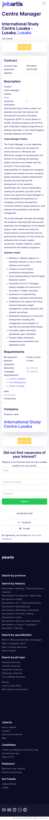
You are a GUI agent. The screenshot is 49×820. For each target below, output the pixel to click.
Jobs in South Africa (11, 685)
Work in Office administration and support (22, 640)
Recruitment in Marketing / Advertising (20, 610)
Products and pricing (12, 772)
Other (6, 97)
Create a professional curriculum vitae (20, 749)
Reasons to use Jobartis (13, 768)
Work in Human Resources (14, 647)
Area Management (17, 382)
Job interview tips (10, 753)
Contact (6, 731)
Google (26, 528)
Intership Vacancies (11, 662)
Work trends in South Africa (15, 689)
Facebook (26, 522)
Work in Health (9, 650)
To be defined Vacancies (13, 677)
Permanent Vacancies (12, 669)
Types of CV (8, 757)
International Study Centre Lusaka (22, 424)
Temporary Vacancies (12, 673)
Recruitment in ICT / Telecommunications (21, 603)
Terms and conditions (12, 734)
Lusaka (24, 32)
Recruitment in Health (12, 599)
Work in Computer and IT (14, 643)
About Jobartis (9, 727)
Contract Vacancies (11, 666)
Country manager (17, 378)
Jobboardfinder (9, 784)
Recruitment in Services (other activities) (21, 621)
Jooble (5, 787)
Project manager (17, 386)
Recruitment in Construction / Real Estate (21, 595)
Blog (4, 738)
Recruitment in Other (11, 617)
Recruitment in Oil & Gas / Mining (17, 613)
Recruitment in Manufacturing (16, 606)
